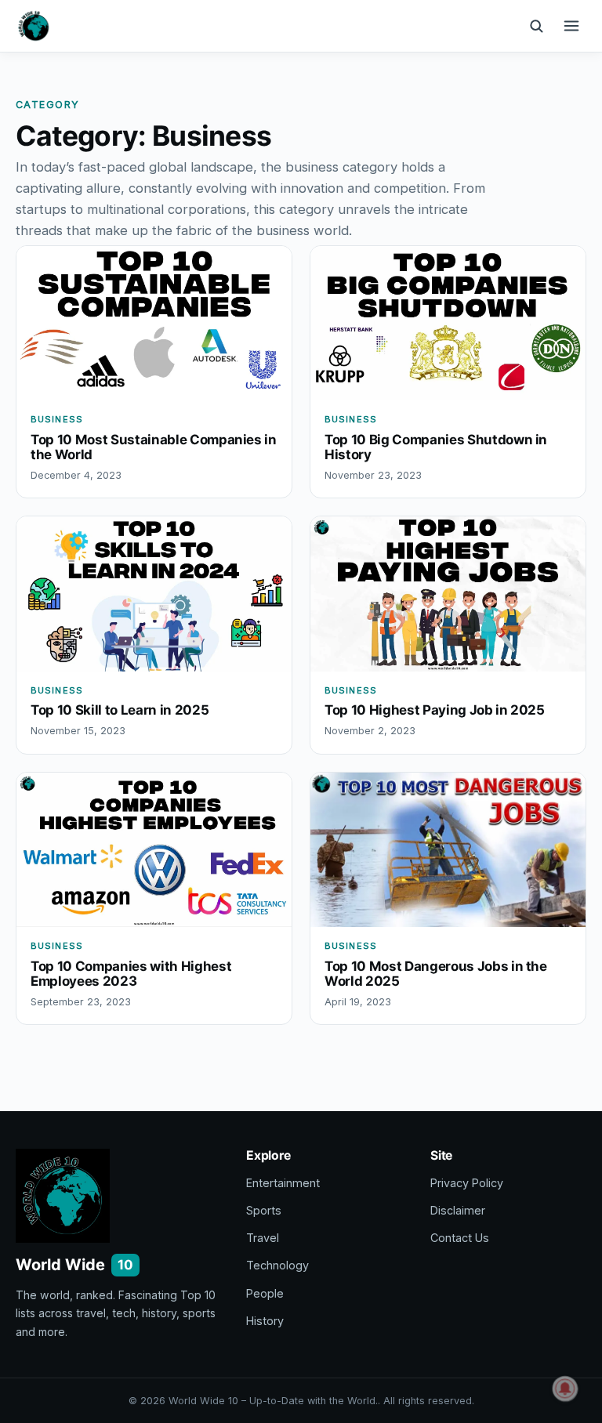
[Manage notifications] (565, 1388)
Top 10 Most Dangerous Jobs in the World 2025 (436, 973)
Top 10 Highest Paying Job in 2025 (435, 710)
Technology (277, 1265)
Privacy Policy (466, 1182)
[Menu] (571, 26)
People (265, 1293)
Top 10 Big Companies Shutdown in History (436, 447)
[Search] (536, 26)
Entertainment (283, 1182)
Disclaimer (457, 1210)
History (265, 1320)
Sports (263, 1210)
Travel (262, 1237)
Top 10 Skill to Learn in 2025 (120, 710)
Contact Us (459, 1237)
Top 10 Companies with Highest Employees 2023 (131, 973)
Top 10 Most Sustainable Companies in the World (154, 447)
